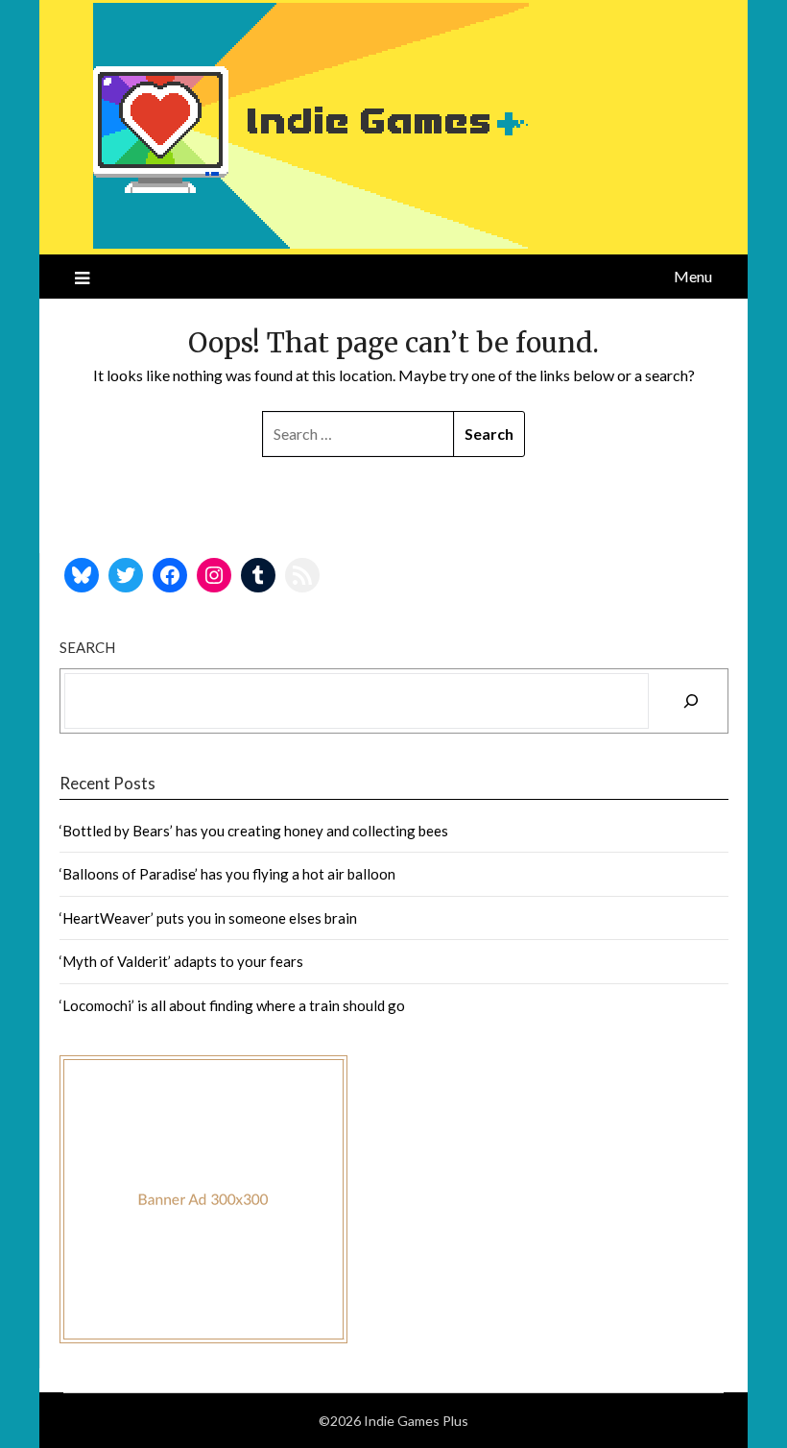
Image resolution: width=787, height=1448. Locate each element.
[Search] (691, 701)
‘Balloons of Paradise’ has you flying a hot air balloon (227, 873)
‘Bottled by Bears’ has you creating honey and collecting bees (254, 830)
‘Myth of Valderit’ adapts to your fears (181, 961)
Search (87, 647)
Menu (693, 276)
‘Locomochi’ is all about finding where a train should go (232, 1005)
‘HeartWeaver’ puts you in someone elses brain (208, 918)
